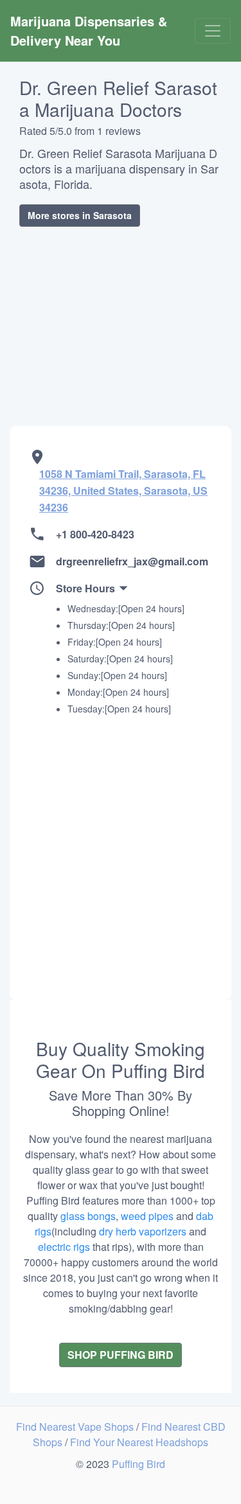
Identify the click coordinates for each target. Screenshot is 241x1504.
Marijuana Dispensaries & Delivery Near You (90, 30)
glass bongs (88, 1215)
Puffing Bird (138, 1463)
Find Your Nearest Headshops (139, 1442)
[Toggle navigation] (213, 31)
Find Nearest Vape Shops (76, 1426)
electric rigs (64, 1246)
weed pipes (147, 1215)
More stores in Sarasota (80, 215)
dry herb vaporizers (142, 1231)
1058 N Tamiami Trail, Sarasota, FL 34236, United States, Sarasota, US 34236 (123, 490)
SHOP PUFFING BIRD (120, 1354)
